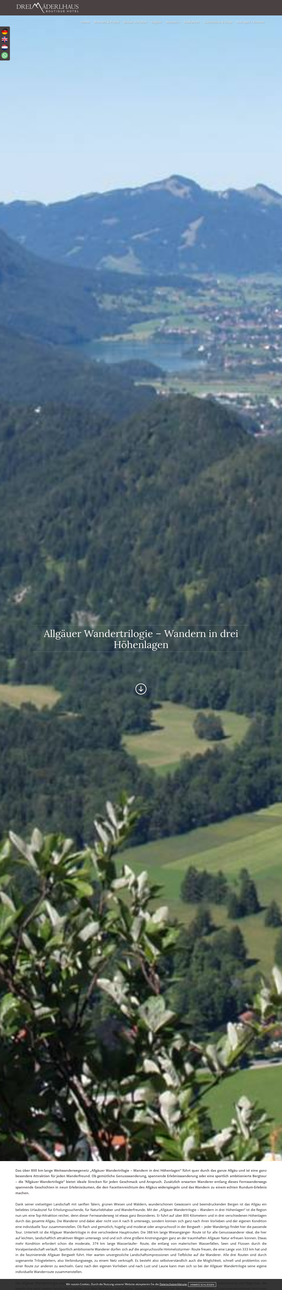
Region (156, 22)
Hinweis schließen (202, 1284)
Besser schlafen (135, 22)
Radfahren (192, 22)
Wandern (173, 22)
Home (85, 22)
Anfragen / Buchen (250, 22)
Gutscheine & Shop (218, 22)
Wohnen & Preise (106, 22)
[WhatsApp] (4, 55)
